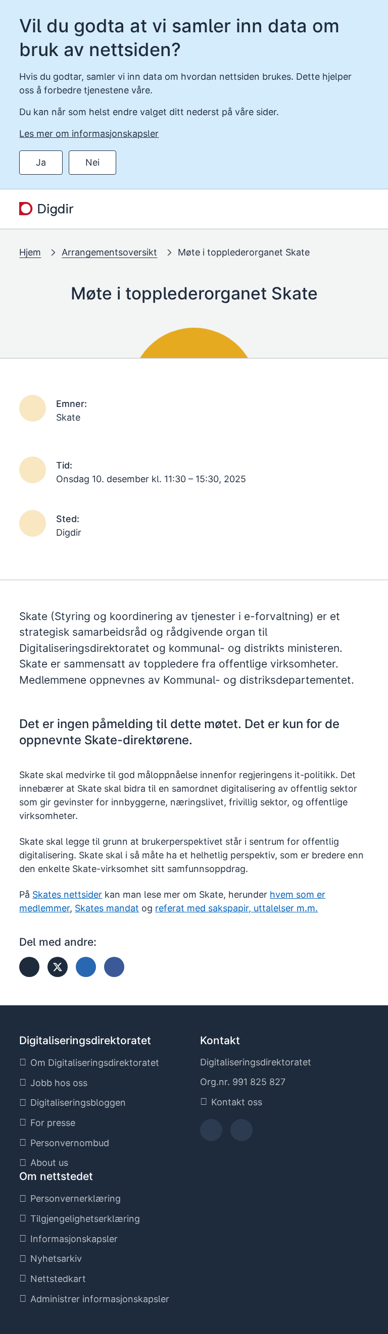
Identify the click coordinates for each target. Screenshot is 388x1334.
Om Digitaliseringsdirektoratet (94, 1062)
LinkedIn (241, 1133)
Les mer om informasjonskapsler (89, 133)
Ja (41, 162)
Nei (92, 162)
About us (49, 1162)
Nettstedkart (58, 1278)
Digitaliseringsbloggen (78, 1102)
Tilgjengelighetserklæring (85, 1218)
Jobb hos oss (58, 1083)
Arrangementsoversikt (109, 252)
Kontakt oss (236, 1102)
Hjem (30, 252)
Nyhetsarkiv (56, 1258)
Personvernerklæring (75, 1198)
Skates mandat (107, 908)
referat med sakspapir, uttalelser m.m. (236, 908)
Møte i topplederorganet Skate (244, 252)
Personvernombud (69, 1143)
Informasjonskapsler (74, 1239)
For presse (52, 1122)
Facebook (211, 1133)
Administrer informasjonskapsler (99, 1299)
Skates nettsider (67, 894)
